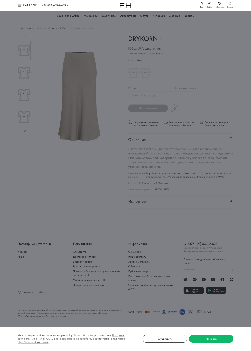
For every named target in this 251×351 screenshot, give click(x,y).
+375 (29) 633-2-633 (54, 5)
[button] (27, 5)
